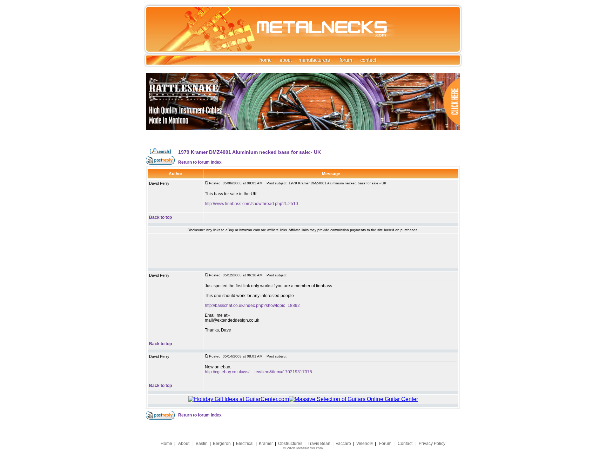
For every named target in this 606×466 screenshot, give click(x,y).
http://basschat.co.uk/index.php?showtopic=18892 (252, 305)
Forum (385, 443)
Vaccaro (343, 443)
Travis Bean (319, 443)
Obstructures (290, 443)
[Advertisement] (303, 251)
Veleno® (364, 443)
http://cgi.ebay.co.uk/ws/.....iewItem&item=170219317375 (258, 371)
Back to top (160, 217)
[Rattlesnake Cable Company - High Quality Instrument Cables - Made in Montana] (303, 146)
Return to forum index (200, 162)
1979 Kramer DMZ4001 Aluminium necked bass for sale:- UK (249, 152)
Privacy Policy (432, 443)
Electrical (245, 443)
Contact (405, 443)
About (183, 443)
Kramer (266, 443)
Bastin (202, 443)
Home (166, 443)
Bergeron (222, 443)
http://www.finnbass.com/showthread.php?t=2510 (251, 203)
